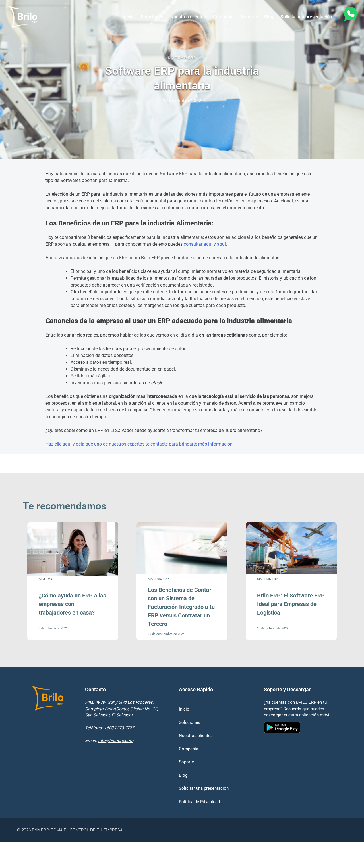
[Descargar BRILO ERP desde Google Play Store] (298, 763)
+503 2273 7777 (119, 727)
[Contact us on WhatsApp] (350, 15)
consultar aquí (198, 244)
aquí (221, 244)
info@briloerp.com (115, 740)
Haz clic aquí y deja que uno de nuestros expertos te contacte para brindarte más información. (140, 444)
